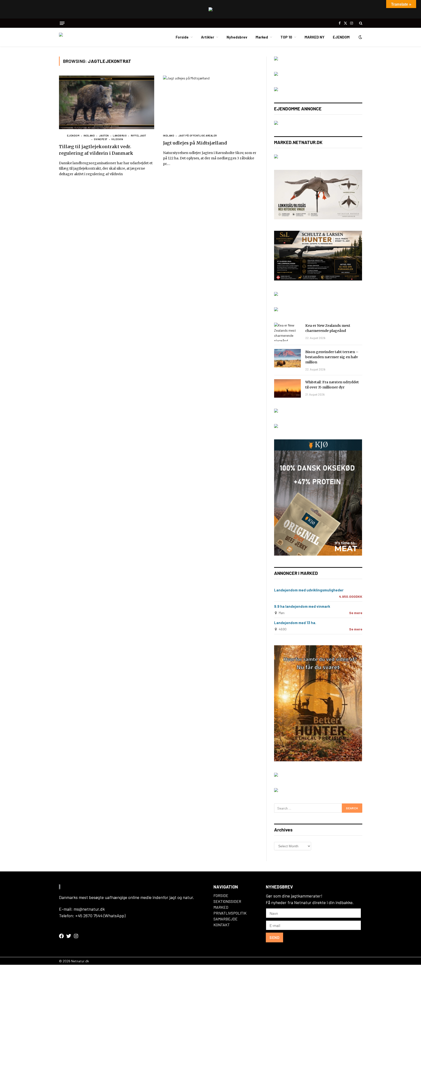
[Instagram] (76, 936)
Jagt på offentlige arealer (197, 135)
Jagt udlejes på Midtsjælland (195, 143)
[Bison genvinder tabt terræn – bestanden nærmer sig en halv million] (287, 358)
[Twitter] (68, 936)
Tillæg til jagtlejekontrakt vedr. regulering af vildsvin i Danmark (96, 150)
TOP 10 (286, 37)
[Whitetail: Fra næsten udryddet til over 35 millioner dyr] (287, 388)
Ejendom (73, 135)
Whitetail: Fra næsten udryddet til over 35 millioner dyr (332, 384)
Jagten (104, 135)
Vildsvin (117, 139)
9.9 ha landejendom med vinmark (302, 606)
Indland (89, 135)
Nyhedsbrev (237, 37)
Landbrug (120, 135)
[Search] (360, 23)
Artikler (207, 37)
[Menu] (62, 23)
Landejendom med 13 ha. (295, 622)
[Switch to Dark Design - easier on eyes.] (359, 37)
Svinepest (100, 139)
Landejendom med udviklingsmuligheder (309, 590)
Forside (182, 37)
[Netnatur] (83, 37)
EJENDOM (341, 37)
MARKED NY (315, 37)
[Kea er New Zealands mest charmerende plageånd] (287, 332)
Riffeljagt (138, 135)
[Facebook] (61, 936)
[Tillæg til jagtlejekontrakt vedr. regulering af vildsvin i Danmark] (106, 102)
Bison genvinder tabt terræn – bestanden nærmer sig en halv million (331, 357)
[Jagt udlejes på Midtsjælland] (210, 102)
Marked (262, 37)
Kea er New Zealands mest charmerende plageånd (327, 328)
